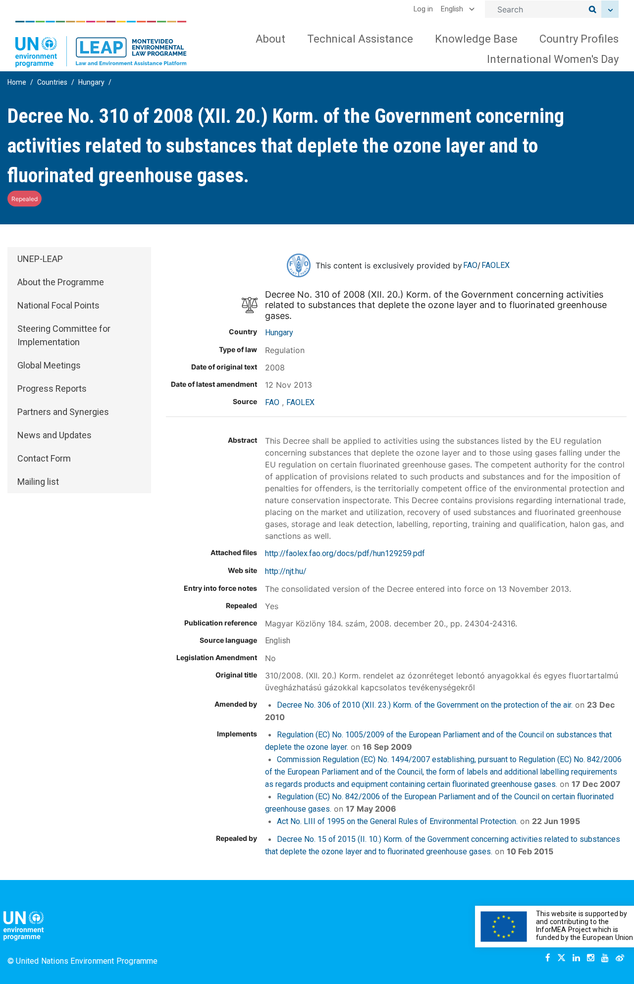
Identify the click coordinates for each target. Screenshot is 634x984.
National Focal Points (58, 305)
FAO (470, 265)
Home (16, 82)
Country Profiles (579, 39)
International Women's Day (553, 59)
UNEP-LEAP (40, 259)
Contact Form (44, 458)
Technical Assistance (360, 39)
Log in (423, 9)
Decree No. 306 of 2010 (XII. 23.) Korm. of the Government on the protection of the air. (425, 705)
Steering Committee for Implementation (63, 335)
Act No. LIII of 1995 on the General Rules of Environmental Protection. (397, 821)
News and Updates (54, 435)
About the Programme (60, 282)
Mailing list (38, 481)
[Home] (101, 44)
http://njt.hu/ (286, 571)
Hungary (91, 82)
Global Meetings (49, 365)
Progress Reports (52, 388)
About (270, 39)
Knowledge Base (476, 39)
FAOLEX (495, 265)
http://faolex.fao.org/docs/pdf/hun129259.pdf (345, 553)
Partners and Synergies (63, 412)
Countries (52, 82)
